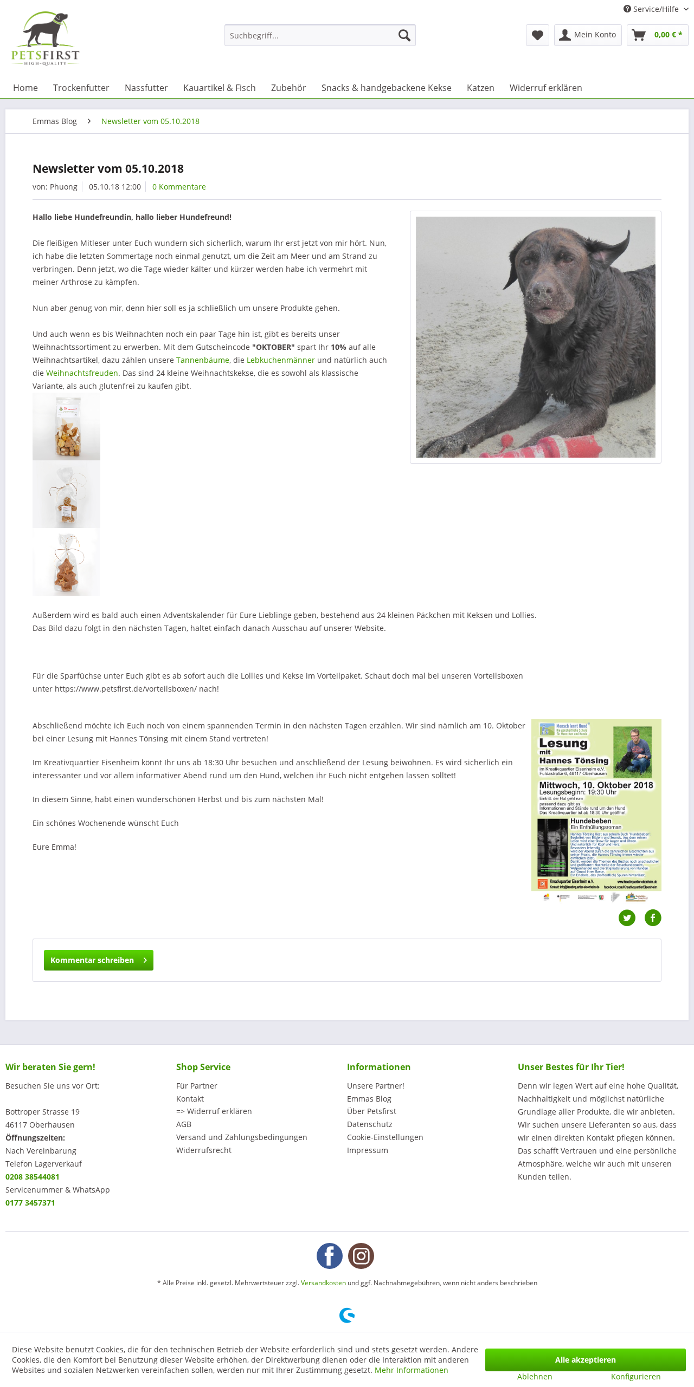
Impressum (367, 1150)
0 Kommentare (179, 186)
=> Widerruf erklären (214, 1111)
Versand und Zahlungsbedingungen (241, 1137)
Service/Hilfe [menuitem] (656, 9)
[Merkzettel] (537, 35)
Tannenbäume (202, 360)
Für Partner (196, 1085)
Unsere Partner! (375, 1085)
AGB (183, 1124)
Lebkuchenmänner (281, 360)
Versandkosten (323, 1282)
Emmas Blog (369, 1098)
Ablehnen (534, 1376)
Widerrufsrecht (204, 1150)
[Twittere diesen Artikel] (631, 918)
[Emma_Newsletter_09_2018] (535, 337)
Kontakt (190, 1098)
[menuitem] (320, 35)
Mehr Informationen (411, 1370)
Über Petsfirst (371, 1111)
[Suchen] (404, 35)
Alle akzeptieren (585, 1360)
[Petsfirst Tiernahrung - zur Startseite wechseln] (45, 38)
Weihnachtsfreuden (82, 373)
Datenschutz (370, 1124)
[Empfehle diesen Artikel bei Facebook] (652, 918)
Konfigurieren (636, 1376)
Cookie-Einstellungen (385, 1137)
